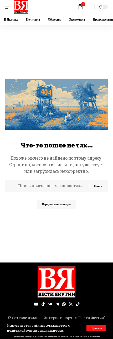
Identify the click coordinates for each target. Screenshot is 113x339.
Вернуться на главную (56, 204)
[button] (96, 328)
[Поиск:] (51, 186)
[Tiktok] (78, 304)
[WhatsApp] (64, 304)
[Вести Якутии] (21, 7)
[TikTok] (43, 304)
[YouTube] (36, 304)
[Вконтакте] (50, 304)
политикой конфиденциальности (35, 330)
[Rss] (71, 304)
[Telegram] (57, 304)
